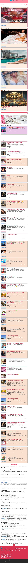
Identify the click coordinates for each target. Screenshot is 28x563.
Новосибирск (6, 550)
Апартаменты (3, 518)
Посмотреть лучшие (14, 464)
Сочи (10, 549)
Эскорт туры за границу (4, 557)
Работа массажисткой (4, 510)
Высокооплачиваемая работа (12, 385)
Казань (17, 549)
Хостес (3, 515)
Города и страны (3, 552)
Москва (2, 549)
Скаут (2, 520)
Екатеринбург (13, 549)
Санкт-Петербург (6, 549)
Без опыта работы (4, 525)
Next (26, 132)
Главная (2, 140)
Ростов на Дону (11, 550)
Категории (4, 553)
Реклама (7, 552)
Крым (20, 549)
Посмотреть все (14, 112)
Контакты (11, 552)
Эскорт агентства (7, 555)
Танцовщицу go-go (4, 536)
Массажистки (2, 555)
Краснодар (23, 549)
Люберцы (4, 140)
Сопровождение (23, 4)
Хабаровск (16, 550)
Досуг (10, 394)
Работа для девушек (4, 508)
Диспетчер (3, 519)
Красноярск (2, 550)
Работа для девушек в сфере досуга (6, 556)
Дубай (19, 550)
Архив (1, 553)
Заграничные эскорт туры (5, 528)
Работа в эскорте (4, 482)
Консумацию (3, 539)
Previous (1, 132)
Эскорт (10, 460)
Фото (7, 553)
